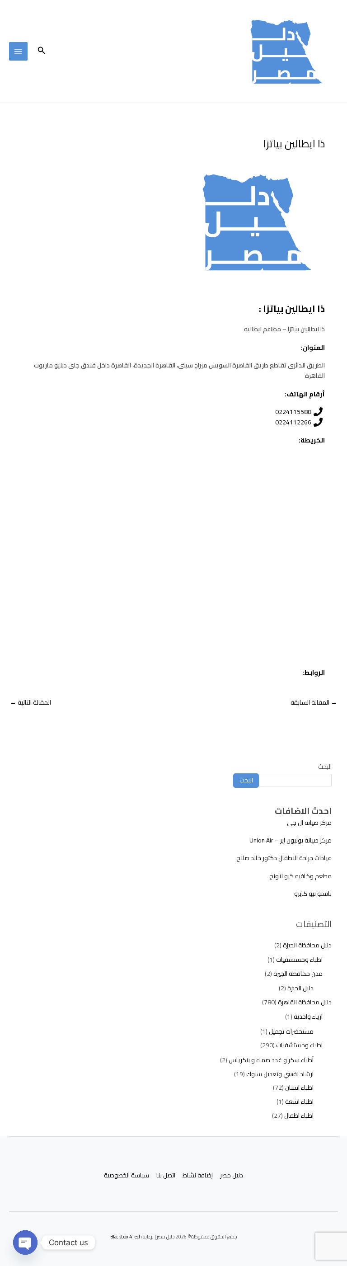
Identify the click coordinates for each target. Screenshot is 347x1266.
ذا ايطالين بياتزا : (292, 308)
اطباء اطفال (299, 1115)
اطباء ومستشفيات (299, 959)
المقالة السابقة (314, 702)
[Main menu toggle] (18, 51)
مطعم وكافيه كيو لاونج (300, 876)
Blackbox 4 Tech (126, 1236)
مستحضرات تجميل (291, 1031)
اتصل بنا (165, 1175)
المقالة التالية (30, 702)
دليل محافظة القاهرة (305, 1002)
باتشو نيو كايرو (313, 893)
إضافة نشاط (198, 1175)
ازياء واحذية (308, 1016)
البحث (325, 766)
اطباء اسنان (299, 1087)
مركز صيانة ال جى (309, 822)
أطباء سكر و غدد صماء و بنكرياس (271, 1060)
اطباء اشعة (299, 1101)
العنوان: (313, 347)
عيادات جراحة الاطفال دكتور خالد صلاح (284, 858)
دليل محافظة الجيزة (307, 945)
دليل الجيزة (300, 988)
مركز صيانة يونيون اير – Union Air (290, 840)
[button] (41, 51)
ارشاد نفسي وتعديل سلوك (280, 1074)
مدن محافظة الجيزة (298, 973)
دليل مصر (231, 1175)
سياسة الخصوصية (126, 1175)
